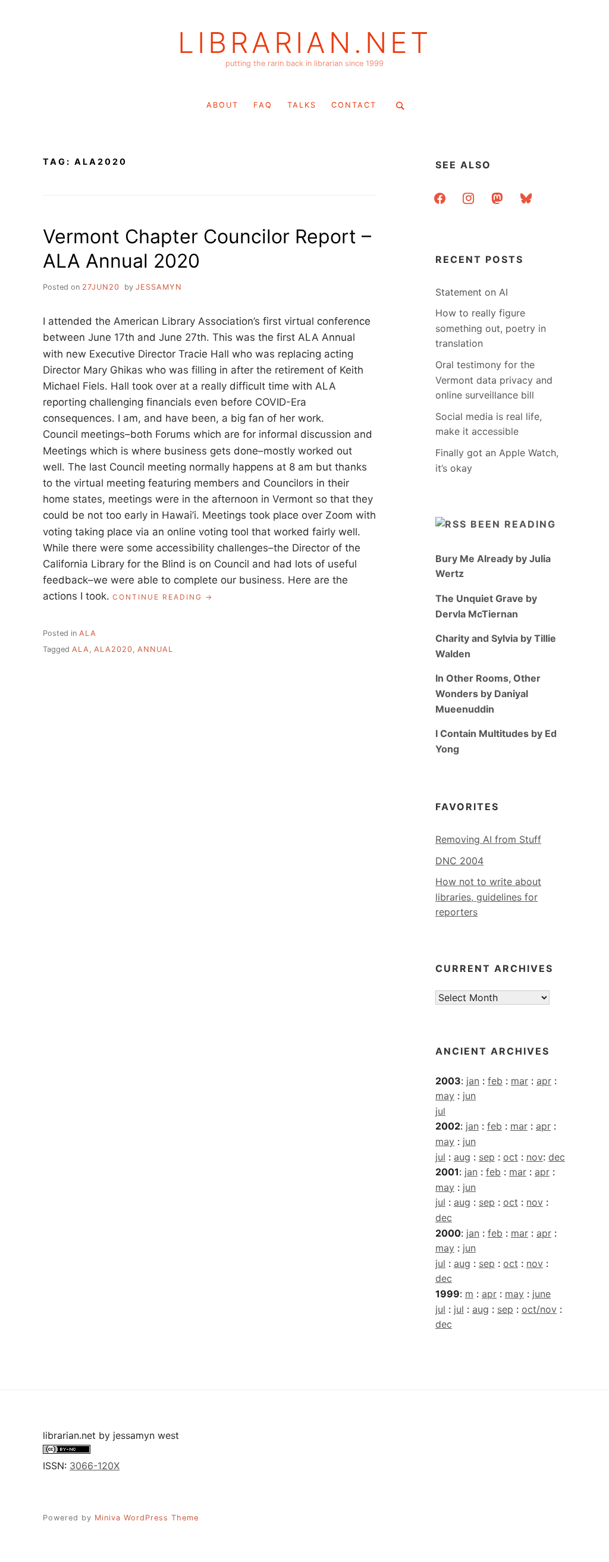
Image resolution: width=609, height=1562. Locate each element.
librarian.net (305, 43)
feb (495, 1081)
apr (543, 1081)
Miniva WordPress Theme (147, 1517)
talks (301, 105)
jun (469, 1096)
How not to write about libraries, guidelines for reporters (488, 897)
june (541, 1294)
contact (353, 105)
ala (87, 633)
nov (534, 1157)
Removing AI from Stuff (488, 839)
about (222, 105)
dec (556, 1157)
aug (462, 1157)
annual (155, 649)
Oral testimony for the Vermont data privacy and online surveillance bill (494, 380)
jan (472, 1081)
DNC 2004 (459, 861)
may (444, 1096)
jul (440, 1111)
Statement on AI (471, 292)
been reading (513, 524)
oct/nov (539, 1309)
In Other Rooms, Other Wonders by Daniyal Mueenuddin (488, 693)
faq (262, 105)
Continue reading (162, 597)
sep (487, 1157)
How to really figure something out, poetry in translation (490, 328)
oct (510, 1157)
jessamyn (159, 287)
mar (519, 1081)
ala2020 (113, 649)
